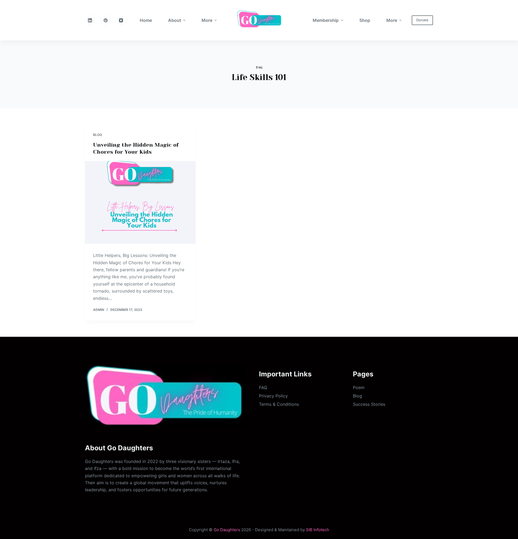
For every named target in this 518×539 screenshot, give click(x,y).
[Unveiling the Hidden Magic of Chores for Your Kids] (140, 202)
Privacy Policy (273, 396)
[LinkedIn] (90, 20)
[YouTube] (121, 20)
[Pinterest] (106, 20)
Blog (97, 135)
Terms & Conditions (279, 404)
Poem (358, 387)
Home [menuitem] (146, 20)
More (207, 20)
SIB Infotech (317, 529)
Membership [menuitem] (326, 20)
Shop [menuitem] (364, 20)
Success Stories (369, 404)
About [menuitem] (174, 20)
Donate (422, 20)
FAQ (263, 387)
